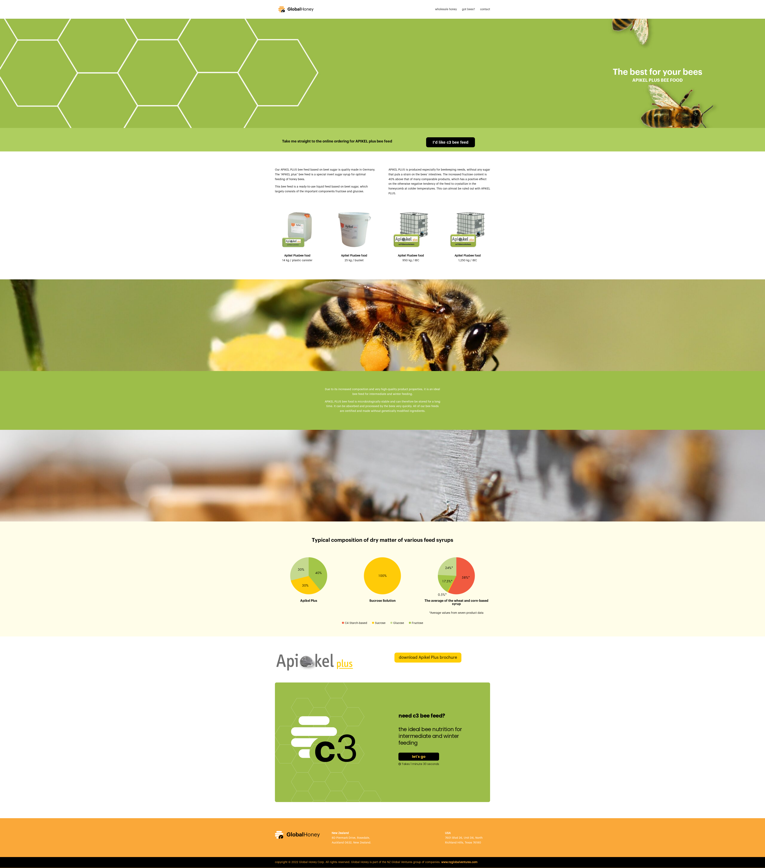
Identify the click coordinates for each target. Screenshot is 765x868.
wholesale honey (446, 9)
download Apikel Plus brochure (428, 658)
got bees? (468, 9)
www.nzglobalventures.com (459, 862)
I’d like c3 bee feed (450, 142)
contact (485, 9)
